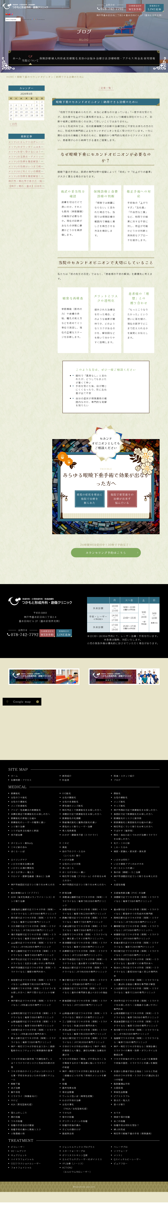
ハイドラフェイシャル (22, 1159)
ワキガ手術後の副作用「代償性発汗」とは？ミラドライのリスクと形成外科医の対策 (33, 1063)
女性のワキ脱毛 (19, 797)
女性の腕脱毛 (69, 797)
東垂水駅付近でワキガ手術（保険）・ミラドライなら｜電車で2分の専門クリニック (136, 944)
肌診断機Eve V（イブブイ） (25, 892)
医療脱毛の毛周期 (71, 818)
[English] (11, 14)
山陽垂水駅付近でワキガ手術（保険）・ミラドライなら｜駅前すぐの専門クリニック (84, 1015)
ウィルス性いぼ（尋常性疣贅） (78, 1096)
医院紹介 (67, 775)
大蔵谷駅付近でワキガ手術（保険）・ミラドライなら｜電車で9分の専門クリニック (84, 928)
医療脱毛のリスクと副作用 (127, 818)
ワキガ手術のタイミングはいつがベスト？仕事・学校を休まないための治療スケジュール (33, 1075)
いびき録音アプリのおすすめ (129, 863)
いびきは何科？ (122, 859)
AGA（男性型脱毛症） (22, 1104)
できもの (67, 1112)
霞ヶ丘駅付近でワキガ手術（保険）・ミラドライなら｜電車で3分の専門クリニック (33, 1040)
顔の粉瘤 (15, 1116)
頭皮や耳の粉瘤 (122, 1116)
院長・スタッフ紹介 (124, 775)
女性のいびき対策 (71, 863)
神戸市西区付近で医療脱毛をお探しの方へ (136, 809)
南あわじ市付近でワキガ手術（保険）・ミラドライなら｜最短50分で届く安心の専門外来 (136, 971)
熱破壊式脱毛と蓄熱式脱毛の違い (79, 822)
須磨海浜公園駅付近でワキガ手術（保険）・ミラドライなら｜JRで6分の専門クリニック (34, 911)
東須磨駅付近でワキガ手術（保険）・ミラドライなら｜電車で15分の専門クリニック (84, 944)
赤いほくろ (68, 867)
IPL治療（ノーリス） (73, 1163)
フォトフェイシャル (21, 1167)
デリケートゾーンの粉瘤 (75, 1121)
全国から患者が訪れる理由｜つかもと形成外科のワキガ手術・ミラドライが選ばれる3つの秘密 (136, 1075)
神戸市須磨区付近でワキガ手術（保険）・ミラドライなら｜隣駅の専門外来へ (33, 969)
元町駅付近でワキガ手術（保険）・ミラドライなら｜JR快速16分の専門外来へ (33, 1032)
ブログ (117, 779)
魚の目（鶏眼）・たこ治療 (127, 872)
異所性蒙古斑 (69, 1087)
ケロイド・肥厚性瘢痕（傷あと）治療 (30, 876)
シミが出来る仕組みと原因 (25, 830)
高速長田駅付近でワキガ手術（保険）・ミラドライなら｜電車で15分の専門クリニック (136, 1023)
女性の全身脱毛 (70, 801)
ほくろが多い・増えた (22, 872)
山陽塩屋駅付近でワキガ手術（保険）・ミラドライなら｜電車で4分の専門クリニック (33, 1023)
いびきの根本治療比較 (22, 863)
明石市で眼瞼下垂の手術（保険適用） (133, 1133)
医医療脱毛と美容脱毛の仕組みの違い (133, 822)
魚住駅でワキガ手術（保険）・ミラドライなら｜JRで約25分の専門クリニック (136, 1032)
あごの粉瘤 (119, 1121)
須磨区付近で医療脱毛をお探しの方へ (82, 814)
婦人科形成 (119, 1129)
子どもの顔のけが (71, 1129)
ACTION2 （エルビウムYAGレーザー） (77, 1169)
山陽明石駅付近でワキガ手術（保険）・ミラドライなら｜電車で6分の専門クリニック (33, 1015)
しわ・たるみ (121, 847)
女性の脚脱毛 (121, 797)
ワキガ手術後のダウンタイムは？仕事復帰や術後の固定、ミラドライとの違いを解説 (136, 1061)
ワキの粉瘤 (17, 1121)
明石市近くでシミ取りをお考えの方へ (133, 826)
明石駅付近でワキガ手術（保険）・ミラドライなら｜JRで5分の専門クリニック (136, 953)
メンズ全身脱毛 (19, 805)
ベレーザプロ (121, 1146)
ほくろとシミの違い (124, 867)
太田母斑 (118, 1087)
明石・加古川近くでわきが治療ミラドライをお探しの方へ (136, 837)
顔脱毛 (117, 793)
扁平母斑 (15, 1092)
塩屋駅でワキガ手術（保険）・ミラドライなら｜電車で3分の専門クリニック (136, 1040)
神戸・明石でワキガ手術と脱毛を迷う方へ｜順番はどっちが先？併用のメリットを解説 (84, 1075)
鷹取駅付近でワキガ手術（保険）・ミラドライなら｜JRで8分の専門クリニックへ (136, 928)
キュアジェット (19, 1155)
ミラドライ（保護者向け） (25, 1096)
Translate (41, 19)
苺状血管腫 (68, 1092)
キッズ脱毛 (119, 805)
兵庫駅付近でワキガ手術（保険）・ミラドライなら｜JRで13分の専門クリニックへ (84, 953)
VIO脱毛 (66, 793)
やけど (14, 1100)
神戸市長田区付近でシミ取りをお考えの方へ (33, 886)
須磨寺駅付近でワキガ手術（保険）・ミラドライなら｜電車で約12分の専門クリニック (84, 911)
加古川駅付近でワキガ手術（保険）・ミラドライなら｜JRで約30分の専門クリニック (84, 1040)
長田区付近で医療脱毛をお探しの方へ (133, 814)
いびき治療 (68, 859)
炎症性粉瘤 (119, 884)
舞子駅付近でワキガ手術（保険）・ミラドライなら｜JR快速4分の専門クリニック (84, 982)
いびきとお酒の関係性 (22, 867)
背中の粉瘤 (68, 1116)
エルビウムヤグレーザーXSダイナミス (82, 1159)
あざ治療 (15, 1087)
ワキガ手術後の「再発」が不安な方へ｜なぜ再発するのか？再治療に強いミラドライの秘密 (84, 1063)
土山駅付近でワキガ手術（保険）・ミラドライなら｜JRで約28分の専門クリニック (33, 944)
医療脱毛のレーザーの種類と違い (28, 822)
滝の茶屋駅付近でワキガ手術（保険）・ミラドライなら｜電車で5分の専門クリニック (33, 936)
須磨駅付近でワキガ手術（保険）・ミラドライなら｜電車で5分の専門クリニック (136, 899)
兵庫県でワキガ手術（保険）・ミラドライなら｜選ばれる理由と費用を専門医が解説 (136, 982)
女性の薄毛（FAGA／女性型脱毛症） (75, 1106)
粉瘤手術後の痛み (71, 1125)
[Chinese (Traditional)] (9, 14)
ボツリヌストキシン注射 (75, 1155)
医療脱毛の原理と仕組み (23, 818)
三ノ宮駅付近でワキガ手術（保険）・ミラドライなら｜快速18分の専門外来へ (84, 1023)
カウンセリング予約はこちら (106, 553)
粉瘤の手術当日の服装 (22, 1125)
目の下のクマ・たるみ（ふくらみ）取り (73, 853)
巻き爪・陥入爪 (122, 1100)
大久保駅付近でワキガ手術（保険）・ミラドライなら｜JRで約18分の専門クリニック (33, 928)
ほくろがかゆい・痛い (73, 872)
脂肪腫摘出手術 (122, 1083)
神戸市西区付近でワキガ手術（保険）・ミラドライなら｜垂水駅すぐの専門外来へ (136, 961)
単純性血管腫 (121, 1092)
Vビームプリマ (18, 1150)
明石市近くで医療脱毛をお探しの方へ (82, 809)
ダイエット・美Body (22, 843)
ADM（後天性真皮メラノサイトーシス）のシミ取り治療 (33, 899)
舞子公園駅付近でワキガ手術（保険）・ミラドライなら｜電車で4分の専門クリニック (33, 953)
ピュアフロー (121, 1163)
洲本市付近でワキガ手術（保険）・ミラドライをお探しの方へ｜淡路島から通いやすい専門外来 (136, 1005)
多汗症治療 (17, 834)
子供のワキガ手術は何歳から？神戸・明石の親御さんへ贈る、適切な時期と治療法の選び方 (84, 1050)
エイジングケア (19, 859)
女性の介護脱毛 (19, 801)
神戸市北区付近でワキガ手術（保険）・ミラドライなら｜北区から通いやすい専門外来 (33, 961)
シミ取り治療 (18, 826)
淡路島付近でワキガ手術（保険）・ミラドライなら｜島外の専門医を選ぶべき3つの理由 (84, 990)
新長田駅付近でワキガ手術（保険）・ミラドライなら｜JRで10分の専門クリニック (84, 1002)
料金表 (65, 779)
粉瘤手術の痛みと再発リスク (26, 1129)
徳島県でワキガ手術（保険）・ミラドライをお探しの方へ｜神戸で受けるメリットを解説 (33, 992)
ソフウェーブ (120, 1150)
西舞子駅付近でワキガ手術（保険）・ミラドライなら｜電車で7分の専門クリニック (84, 919)
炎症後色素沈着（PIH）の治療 (130, 892)
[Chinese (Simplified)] (6, 14)
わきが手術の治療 (71, 1100)
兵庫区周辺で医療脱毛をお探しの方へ (30, 814)
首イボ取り (119, 1104)
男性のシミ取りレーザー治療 (77, 826)
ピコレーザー (18, 1146)
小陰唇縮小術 (18, 1133)
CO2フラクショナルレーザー (26, 1163)
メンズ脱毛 (119, 801)
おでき (117, 1112)
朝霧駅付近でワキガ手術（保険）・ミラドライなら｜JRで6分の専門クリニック (136, 936)
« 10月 (13, 123)
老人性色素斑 (69, 830)
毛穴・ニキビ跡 (122, 843)
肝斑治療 (67, 892)
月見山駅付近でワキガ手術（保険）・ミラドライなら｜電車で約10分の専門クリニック (84, 1032)
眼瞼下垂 (15, 1083)
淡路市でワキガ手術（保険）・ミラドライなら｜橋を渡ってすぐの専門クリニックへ (84, 936)
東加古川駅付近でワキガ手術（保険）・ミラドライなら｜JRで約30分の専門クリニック (84, 969)
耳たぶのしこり (19, 1112)
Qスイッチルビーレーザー (127, 1159)
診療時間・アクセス (21, 779)
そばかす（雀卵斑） (124, 830)
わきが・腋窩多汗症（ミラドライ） (80, 834)
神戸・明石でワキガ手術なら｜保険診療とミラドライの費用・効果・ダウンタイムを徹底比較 (136, 1050)
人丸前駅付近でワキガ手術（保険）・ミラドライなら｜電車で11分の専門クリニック (136, 990)
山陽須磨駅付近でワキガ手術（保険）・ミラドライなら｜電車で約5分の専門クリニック (136, 1015)
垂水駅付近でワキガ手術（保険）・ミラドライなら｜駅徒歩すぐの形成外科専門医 (136, 911)
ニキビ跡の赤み (19, 847)
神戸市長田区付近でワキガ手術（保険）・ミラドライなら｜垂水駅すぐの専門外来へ (84, 961)
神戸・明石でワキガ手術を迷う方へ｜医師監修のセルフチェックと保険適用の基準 (33, 1048)
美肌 (64, 847)
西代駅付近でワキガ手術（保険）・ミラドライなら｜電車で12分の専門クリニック (33, 919)
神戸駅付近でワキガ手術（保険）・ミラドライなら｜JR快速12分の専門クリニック (33, 1002)
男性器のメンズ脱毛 (72, 805)
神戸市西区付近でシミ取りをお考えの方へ (84, 884)
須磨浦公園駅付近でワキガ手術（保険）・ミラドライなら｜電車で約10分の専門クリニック (84, 901)
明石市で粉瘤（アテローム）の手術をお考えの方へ (84, 878)
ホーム (14, 775)
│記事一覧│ (106, 87)
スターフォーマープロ (73, 1150)
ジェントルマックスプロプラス (78, 1146)
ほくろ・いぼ (18, 851)
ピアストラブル (122, 1096)
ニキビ (65, 843)
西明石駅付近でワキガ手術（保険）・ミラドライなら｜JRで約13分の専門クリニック (136, 919)
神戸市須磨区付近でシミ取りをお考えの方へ (136, 878)
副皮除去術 (68, 1133)
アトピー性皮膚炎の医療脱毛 (26, 809)
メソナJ (118, 1155)
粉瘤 (64, 1083)
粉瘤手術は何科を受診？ (126, 1125)
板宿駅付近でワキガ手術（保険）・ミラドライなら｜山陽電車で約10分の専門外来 (33, 982)
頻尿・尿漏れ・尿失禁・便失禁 (130, 851)
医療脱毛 (15, 793)
